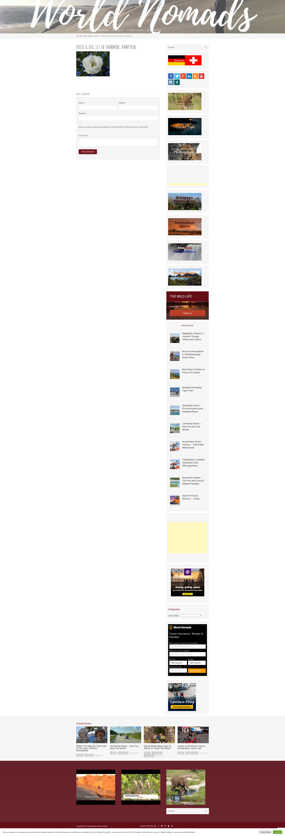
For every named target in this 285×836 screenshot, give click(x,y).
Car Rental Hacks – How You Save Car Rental (191, 426)
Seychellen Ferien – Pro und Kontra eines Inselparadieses (192, 408)
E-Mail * (122, 103)
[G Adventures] (187, 582)
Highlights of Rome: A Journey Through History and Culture (193, 336)
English (79, 755)
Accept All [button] (277, 832)
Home (80, 30)
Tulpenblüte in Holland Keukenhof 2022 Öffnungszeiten (193, 462)
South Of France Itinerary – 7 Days (191, 497)
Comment (83, 135)
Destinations (103, 30)
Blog (149, 30)
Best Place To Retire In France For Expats (193, 371)
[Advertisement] (187, 537)
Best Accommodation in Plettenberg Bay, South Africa (193, 354)
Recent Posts (187, 325)
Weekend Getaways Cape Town (192, 389)
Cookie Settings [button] (265, 832)
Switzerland (89, 755)
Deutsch (157, 30)
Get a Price (195, 670)
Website (82, 113)
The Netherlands (192, 753)
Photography (117, 30)
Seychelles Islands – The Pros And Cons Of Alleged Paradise (193, 480)
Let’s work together (135, 30)
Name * (82, 103)
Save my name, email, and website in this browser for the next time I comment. (113, 127)
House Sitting (157, 753)
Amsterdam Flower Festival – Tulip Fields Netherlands (193, 444)
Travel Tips (90, 30)
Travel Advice (123, 753)
